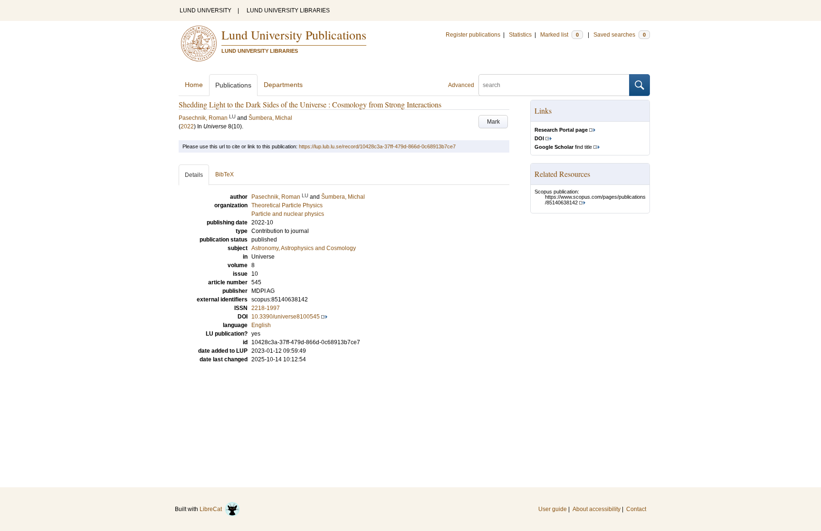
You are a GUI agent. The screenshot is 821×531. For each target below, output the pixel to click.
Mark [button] (493, 121)
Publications (233, 85)
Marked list (559, 34)
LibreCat (212, 509)
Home (194, 84)
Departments (283, 84)
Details (194, 175)
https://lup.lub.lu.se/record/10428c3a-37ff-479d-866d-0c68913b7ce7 (377, 146)
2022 (187, 126)
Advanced (461, 85)
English (261, 325)
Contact (636, 509)
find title (563, 147)
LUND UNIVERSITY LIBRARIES (288, 10)
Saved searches (619, 34)
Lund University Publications (293, 35)
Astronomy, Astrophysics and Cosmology (303, 248)
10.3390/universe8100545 (285, 316)
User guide (552, 509)
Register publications (473, 34)
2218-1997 (265, 308)
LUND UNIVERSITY (205, 10)
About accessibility (597, 509)
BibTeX (224, 174)
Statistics (520, 34)
